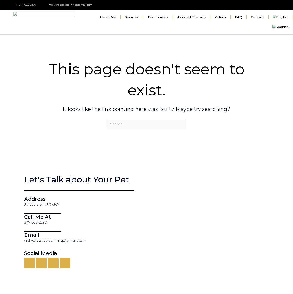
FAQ (238, 17)
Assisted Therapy (191, 17)
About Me (107, 17)
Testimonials (157, 17)
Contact (257, 17)
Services (132, 17)
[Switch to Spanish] (280, 27)
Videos (220, 17)
